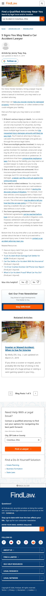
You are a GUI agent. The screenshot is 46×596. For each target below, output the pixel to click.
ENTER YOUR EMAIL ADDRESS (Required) (17, 525)
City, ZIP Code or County (15, 435)
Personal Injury (28, 28)
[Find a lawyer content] (42, 557)
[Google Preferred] (41, 542)
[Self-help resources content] (42, 564)
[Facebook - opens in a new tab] (4, 542)
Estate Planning (13, 465)
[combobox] (23, 439)
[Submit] (41, 529)
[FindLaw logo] (12, 3)
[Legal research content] (42, 571)
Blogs (3, 28)
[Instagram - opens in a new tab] (26, 542)
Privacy (11, 590)
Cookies (31, 590)
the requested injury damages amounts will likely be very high (23, 133)
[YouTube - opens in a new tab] (11, 542)
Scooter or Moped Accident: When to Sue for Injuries (19, 348)
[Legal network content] (42, 578)
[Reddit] (33, 542)
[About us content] (42, 550)
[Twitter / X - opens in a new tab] (18, 542)
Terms (4, 590)
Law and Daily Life (14, 28)
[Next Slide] (35, 393)
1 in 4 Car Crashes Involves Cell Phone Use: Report (24, 267)
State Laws (11, 472)
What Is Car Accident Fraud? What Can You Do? (23, 272)
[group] (23, 358)
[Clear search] (38, 439)
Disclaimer (21, 590)
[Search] (42, 3)
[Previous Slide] (10, 393)
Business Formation (15, 469)
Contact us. (10, 513)
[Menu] (3, 3)
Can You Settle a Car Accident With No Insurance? (24, 261)
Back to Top (24, 485)
